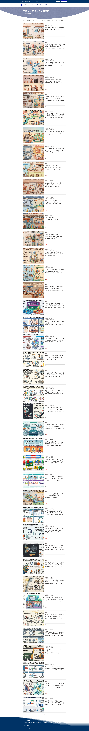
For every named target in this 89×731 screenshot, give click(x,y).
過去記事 (24, 20)
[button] (65, 20)
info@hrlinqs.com (27, 1)
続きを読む (60, 20)
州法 (52, 20)
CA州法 (56, 20)
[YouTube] (59, 1)
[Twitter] (57, 1)
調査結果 (48, 20)
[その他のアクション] (64, 25)
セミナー (33, 20)
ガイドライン (43, 20)
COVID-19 (28, 20)
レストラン (38, 20)
